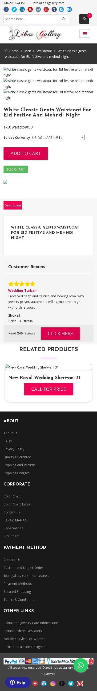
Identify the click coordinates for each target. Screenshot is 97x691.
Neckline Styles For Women (24, 639)
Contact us (12, 512)
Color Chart (12, 496)
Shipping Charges (17, 473)
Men (27, 51)
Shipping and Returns (20, 465)
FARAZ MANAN (15, 520)
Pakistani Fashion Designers (25, 646)
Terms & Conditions (19, 599)
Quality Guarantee (17, 457)
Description (13, 205)
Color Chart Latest (18, 504)
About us (10, 433)
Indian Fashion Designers (23, 631)
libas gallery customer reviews (26, 575)
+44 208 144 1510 (15, 3)
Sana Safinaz (13, 528)
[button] (85, 34)
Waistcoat (44, 51)
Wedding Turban (22, 290)
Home (13, 51)
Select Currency (17, 137)
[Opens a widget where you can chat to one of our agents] (18, 683)
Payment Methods (18, 583)
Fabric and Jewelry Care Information (31, 623)
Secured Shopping (17, 591)
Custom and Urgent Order (23, 567)
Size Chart (15, 169)
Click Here (60, 333)
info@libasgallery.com (48, 3)
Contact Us (12, 559)
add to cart (26, 153)
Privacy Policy (14, 449)
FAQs (8, 441)
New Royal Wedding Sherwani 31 (44, 378)
